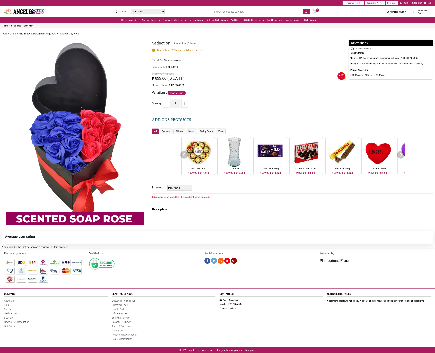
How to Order (119, 309)
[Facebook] (207, 261)
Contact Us (226, 293)
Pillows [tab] (179, 131)
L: (355, 75)
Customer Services (339, 293)
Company (9, 293)
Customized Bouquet (396, 11)
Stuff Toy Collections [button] (216, 20)
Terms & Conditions (122, 326)
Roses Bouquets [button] (129, 20)
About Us (9, 300)
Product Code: (165, 66)
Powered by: (327, 253)
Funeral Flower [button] (292, 20)
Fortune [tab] (166, 131)
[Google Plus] (234, 261)
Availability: (167, 59)
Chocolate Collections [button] (173, 20)
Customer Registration (124, 300)
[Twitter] (214, 261)
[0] (314, 11)
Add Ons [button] (235, 20)
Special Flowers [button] (150, 20)
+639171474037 (234, 304)
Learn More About (123, 293)
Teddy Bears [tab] (206, 131)
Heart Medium (176, 93)
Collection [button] (309, 20)
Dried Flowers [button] (273, 20)
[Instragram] (221, 261)
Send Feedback (231, 300)
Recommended (353, 3)
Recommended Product (124, 334)
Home (5, 25)
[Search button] (306, 11)
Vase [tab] (220, 131)
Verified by (96, 253)
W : (367, 75)
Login (405, 2)
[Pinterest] (227, 261)
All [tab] (155, 131)
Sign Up (418, 2)
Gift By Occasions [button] (253, 20)
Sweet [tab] (191, 131)
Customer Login (120, 304)
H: (379, 75)
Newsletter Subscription (16, 321)
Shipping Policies (120, 317)
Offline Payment (120, 313)
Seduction (28, 25)
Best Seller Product (375, 3)
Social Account (213, 253)
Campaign (117, 330)
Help (429, 2)
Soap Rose (16, 25)
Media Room (10, 313)
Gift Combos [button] (195, 20)
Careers (8, 309)
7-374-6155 (231, 308)
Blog (6, 304)
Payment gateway (15, 253)
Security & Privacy (121, 321)
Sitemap (8, 317)
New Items (391, 3)
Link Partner (10, 326)
